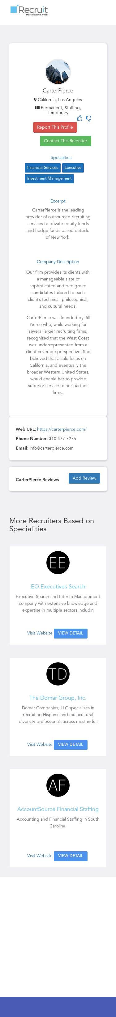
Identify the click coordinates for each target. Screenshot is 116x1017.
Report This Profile (55, 127)
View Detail (70, 633)
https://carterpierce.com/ (62, 429)
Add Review (84, 478)
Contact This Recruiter (65, 141)
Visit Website (40, 633)
